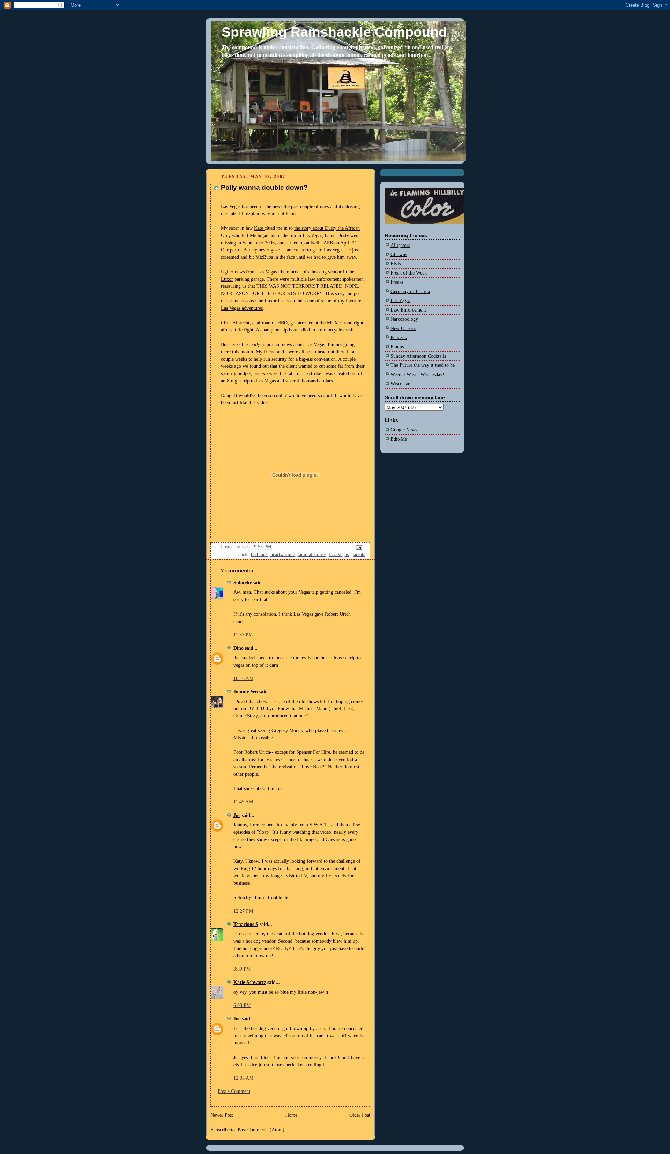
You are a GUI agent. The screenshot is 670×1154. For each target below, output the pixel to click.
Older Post (359, 1115)
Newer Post (221, 1115)
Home (291, 1115)
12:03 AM (243, 1078)
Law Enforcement (408, 310)
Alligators (400, 245)
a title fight (242, 330)
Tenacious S (245, 924)
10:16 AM (243, 678)
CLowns (398, 254)
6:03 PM (242, 1005)
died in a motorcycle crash (327, 330)
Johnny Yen (245, 691)
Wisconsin (400, 383)
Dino (238, 648)
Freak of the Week (408, 273)
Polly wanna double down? (264, 187)
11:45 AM (243, 801)
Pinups (397, 346)
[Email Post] (358, 546)
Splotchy (242, 582)
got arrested (301, 323)
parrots (358, 554)
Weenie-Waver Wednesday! (417, 374)
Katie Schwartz (249, 982)
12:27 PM (243, 911)
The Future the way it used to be (422, 365)
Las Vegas (339, 554)
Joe (236, 815)
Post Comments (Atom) (261, 1129)
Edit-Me (398, 439)
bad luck (259, 554)
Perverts (398, 337)
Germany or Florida (410, 291)
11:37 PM (243, 634)
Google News (403, 429)
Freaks (396, 282)
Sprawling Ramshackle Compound (334, 31)
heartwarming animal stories (298, 554)
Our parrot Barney (239, 250)
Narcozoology (404, 319)
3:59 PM (242, 969)
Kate (259, 228)
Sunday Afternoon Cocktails (418, 356)
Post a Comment (234, 1091)
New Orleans (403, 328)
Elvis (395, 263)
